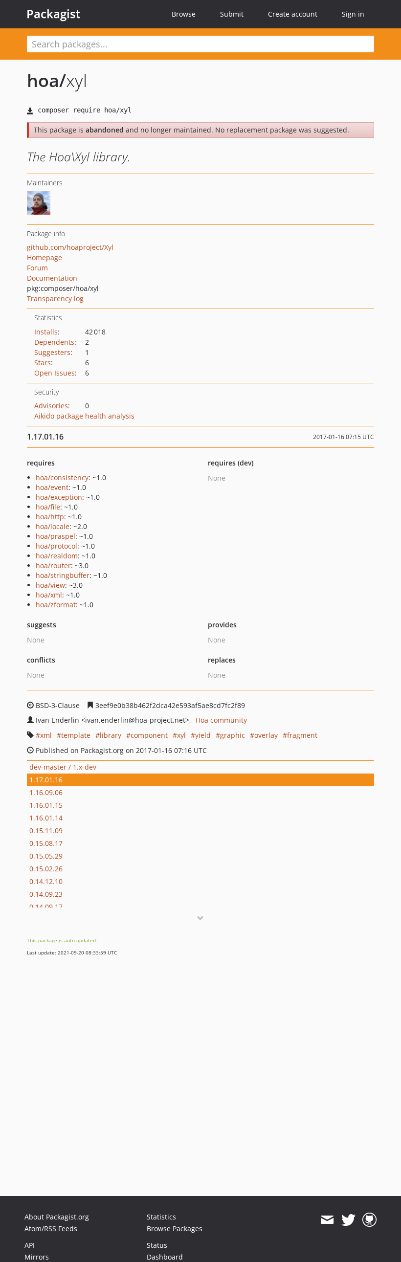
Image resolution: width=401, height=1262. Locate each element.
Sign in (353, 14)
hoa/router (53, 565)
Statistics (161, 1216)
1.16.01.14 (46, 817)
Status (157, 1245)
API (29, 1245)
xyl (181, 735)
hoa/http (50, 516)
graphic (232, 735)
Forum (37, 267)
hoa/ (46, 80)
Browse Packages (174, 1228)
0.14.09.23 (46, 894)
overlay (266, 735)
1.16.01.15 (46, 805)
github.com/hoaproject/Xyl (70, 247)
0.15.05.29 (46, 856)
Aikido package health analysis (84, 416)
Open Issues (54, 372)
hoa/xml (49, 594)
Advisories (51, 405)
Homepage (44, 257)
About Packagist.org (56, 1216)
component (149, 735)
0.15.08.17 (46, 843)
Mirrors (36, 1257)
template (75, 735)
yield (203, 735)
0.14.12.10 (46, 881)
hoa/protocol (56, 546)
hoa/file (48, 506)
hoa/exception (59, 497)
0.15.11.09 (46, 830)
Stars (42, 362)
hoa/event (52, 487)
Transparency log (55, 298)
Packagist (53, 14)
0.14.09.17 (46, 906)
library (110, 735)
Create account (292, 14)
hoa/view (50, 585)
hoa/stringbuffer (62, 575)
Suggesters (52, 352)
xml (46, 735)
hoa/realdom (57, 555)
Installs (46, 331)
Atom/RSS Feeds (50, 1228)
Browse (184, 14)
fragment (302, 735)
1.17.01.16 (46, 779)
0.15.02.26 (46, 868)
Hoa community (221, 720)
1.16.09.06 (46, 792)
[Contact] (327, 1220)
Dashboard (165, 1257)
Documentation (52, 278)
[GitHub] (369, 1220)
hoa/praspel (55, 536)
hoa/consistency (62, 477)
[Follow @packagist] (348, 1220)
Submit (232, 14)
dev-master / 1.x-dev (62, 767)
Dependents (54, 342)
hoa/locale (52, 526)
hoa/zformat (56, 604)
